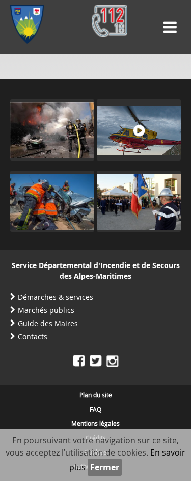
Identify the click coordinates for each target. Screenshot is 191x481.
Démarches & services (55, 297)
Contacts (32, 336)
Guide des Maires (48, 323)
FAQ (95, 409)
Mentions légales (95, 423)
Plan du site (95, 395)
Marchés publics (46, 310)
